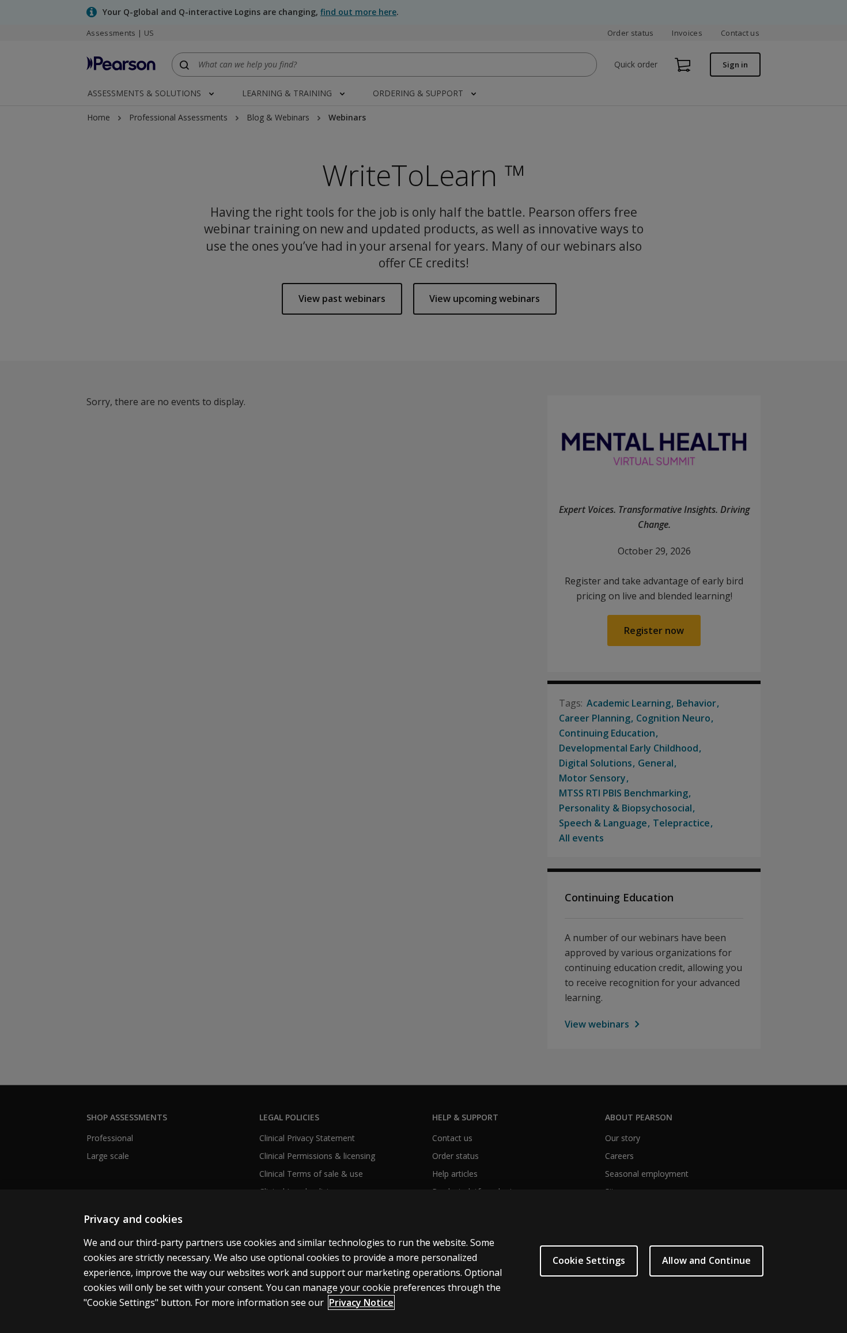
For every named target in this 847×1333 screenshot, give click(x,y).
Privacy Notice (361, 1302)
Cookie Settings (589, 1260)
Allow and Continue (706, 1260)
